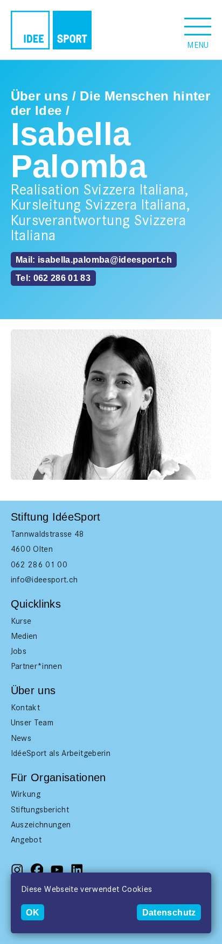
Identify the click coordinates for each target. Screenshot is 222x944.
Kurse (21, 621)
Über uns (39, 96)
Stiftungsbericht (40, 809)
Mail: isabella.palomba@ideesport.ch (94, 259)
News (21, 738)
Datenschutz (169, 912)
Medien (24, 636)
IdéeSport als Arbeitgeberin (60, 753)
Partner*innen (37, 666)
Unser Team (32, 722)
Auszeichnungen (41, 824)
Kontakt (25, 707)
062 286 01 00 (39, 564)
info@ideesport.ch (44, 579)
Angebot (26, 839)
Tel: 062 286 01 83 (53, 278)
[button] (197, 30)
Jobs (18, 651)
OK (32, 912)
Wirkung (25, 794)
